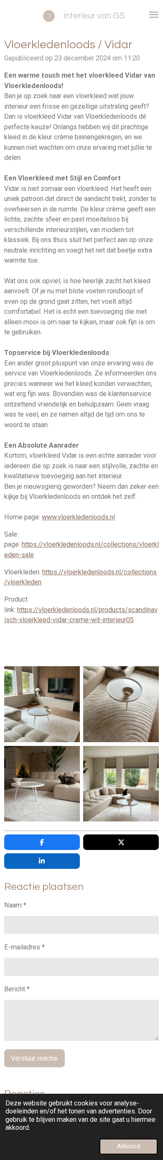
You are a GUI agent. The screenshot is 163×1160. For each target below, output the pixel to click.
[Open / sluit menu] (154, 14)
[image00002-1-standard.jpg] (121, 783)
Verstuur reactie (34, 1058)
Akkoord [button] (128, 1146)
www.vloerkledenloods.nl (78, 517)
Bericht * (17, 989)
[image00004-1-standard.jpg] (42, 783)
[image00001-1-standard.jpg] (121, 704)
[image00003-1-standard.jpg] (42, 704)
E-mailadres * (24, 947)
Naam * (15, 905)
